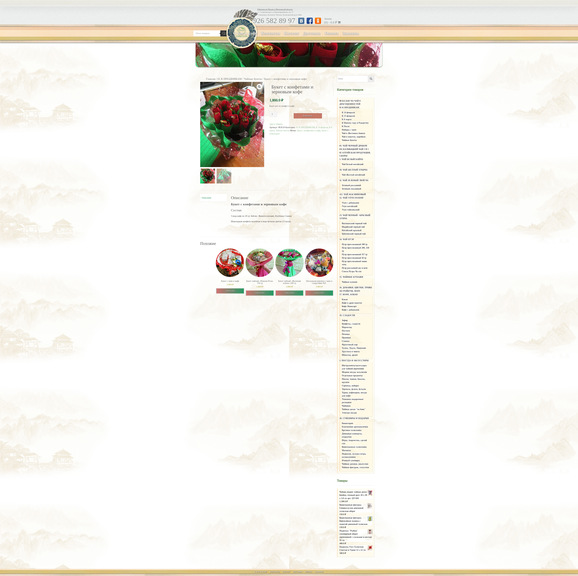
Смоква (345, 341)
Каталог (291, 33)
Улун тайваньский (350, 210)
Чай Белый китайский (352, 164)
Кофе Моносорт (349, 306)
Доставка (312, 33)
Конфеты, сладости (351, 324)
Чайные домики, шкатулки (355, 464)
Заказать (350, 33)
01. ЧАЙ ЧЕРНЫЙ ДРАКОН (353, 146)
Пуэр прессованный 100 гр (354, 244)
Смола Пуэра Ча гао (351, 271)
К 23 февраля (348, 116)
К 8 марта (346, 119)
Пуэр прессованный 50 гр (354, 258)
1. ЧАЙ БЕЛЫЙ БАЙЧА (351, 159)
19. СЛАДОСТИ (347, 315)
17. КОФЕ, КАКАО (348, 294)
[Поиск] (224, 33)
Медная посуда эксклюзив (354, 372)
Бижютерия (347, 423)
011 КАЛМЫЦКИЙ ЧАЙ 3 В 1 (354, 149)
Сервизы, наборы (350, 386)
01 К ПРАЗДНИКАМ (230, 78)
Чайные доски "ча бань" (354, 409)
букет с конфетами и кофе (308, 130)
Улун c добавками (350, 203)
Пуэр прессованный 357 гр (354, 254)
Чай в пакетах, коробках (354, 137)
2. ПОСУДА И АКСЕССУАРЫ (354, 360)
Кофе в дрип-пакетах (352, 303)
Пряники (346, 338)
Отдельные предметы (352, 375)
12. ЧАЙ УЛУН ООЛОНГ (351, 198)
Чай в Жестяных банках (353, 133)
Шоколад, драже (350, 355)
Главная (210, 78)
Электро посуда (349, 413)
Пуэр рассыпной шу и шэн (354, 268)
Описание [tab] (206, 198)
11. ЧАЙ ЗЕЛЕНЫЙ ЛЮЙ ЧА (353, 180)
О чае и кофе (245, 33)
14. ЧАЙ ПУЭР (346, 239)
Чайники (346, 406)
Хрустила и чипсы (351, 351)
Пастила (346, 331)
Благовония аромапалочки (355, 427)
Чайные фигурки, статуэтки (355, 467)
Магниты (346, 450)
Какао (345, 299)
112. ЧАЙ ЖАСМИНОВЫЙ (352, 194)
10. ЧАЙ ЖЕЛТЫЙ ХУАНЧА (353, 170)
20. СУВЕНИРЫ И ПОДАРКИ (354, 418)
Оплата (332, 33)
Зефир (345, 320)
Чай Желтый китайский (353, 175)
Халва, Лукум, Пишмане (354, 348)
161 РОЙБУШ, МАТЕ (349, 291)
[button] (259, 86)
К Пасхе (346, 126)
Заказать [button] (230, 291)
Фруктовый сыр (350, 344)
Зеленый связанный (351, 189)
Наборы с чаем (349, 130)
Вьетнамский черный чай (354, 223)
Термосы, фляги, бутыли (354, 389)
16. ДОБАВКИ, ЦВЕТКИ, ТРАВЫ (355, 287)
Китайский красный (351, 230)
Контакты (270, 33)
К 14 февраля (322, 127)
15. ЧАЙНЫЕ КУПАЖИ (351, 277)
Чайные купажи (349, 282)
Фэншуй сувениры (351, 460)
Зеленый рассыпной (351, 185)
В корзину (307, 116)
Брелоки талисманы (351, 430)
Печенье (346, 334)
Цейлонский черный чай (354, 234)
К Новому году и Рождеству (355, 123)
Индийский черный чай (353, 227)
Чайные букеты (253, 78)
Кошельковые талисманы (354, 447)
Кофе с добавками (350, 310)
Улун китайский (349, 206)
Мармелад (347, 327)
